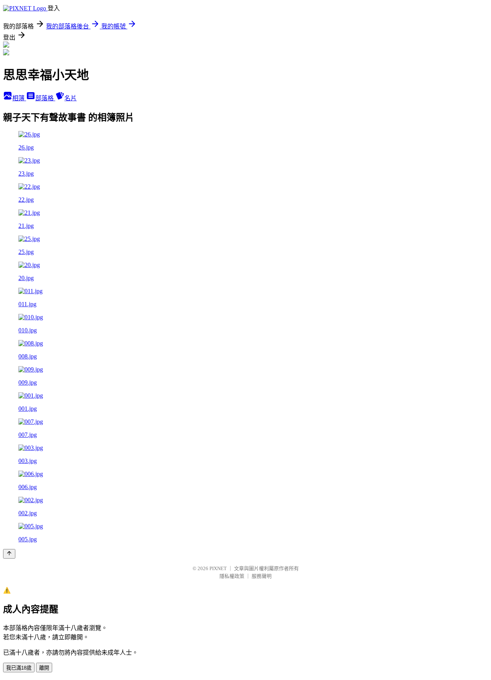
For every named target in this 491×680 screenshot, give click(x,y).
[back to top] (9, 554)
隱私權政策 (231, 576)
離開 (44, 668)
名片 (70, 98)
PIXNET (218, 568)
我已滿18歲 (18, 668)
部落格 (45, 98)
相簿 (19, 98)
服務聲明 (262, 576)
